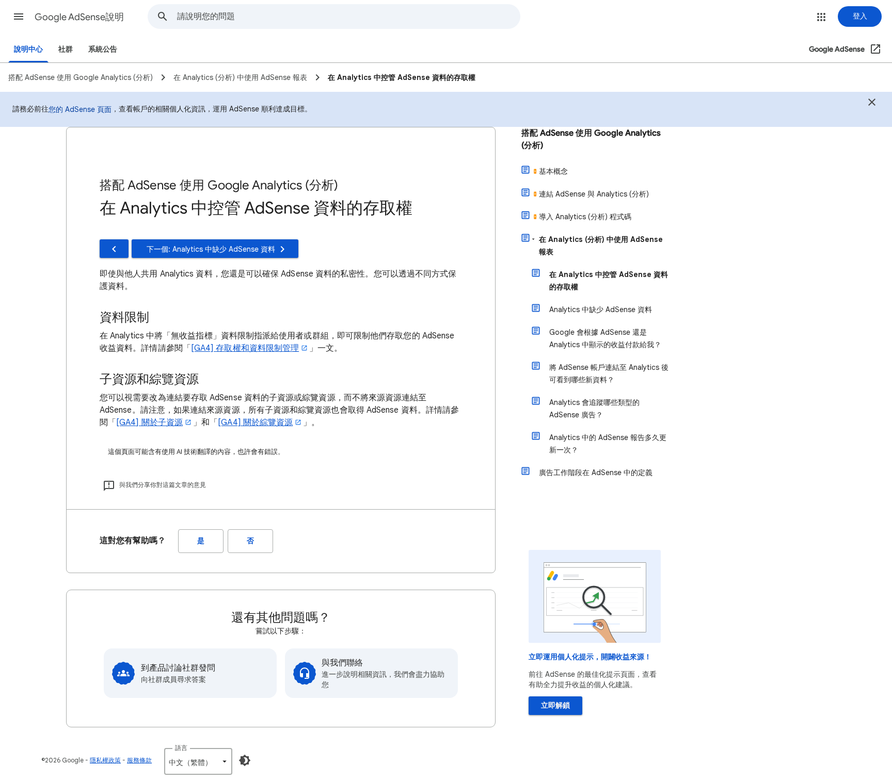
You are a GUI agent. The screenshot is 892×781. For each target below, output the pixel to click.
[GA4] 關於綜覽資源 (255, 422)
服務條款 (139, 760)
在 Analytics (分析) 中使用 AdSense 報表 (601, 245)
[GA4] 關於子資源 (149, 422)
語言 (181, 748)
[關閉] (872, 103)
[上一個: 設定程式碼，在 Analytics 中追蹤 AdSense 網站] (114, 248)
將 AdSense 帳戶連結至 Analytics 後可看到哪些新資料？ (608, 373)
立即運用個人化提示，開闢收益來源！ (590, 657)
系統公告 (102, 49)
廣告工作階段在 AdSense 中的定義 (595, 472)
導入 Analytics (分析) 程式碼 (585, 216)
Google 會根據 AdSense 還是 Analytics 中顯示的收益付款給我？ (605, 338)
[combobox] (348, 16)
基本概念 (553, 171)
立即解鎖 (555, 705)
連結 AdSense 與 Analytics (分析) (594, 194)
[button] (18, 16)
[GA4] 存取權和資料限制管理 (245, 348)
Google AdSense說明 (79, 17)
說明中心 (28, 49)
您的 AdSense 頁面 (80, 109)
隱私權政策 (105, 760)
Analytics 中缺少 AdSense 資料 (600, 309)
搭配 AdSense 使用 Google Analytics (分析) (591, 139)
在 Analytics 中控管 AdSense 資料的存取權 (608, 280)
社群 (65, 49)
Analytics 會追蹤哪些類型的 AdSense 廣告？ (594, 408)
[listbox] (198, 761)
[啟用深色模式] (244, 760)
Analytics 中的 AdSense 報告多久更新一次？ (607, 443)
